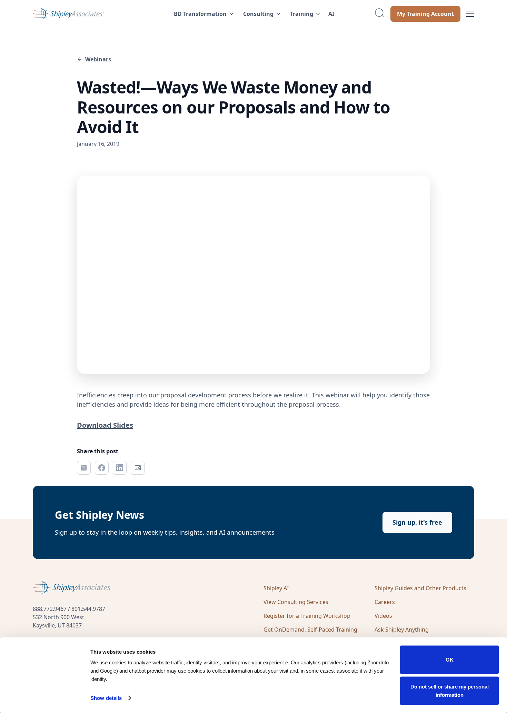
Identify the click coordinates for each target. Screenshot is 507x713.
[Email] (138, 468)
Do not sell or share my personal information (449, 690)
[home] (90, 13)
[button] (203, 13)
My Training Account (425, 14)
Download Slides (105, 425)
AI (331, 14)
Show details (106, 698)
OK (450, 660)
